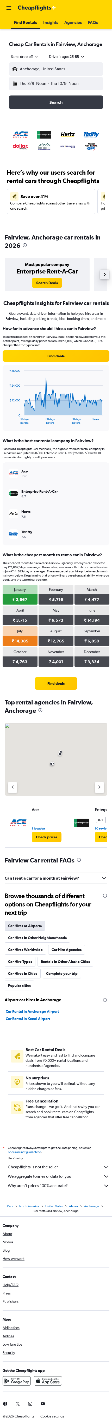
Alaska (73, 1206)
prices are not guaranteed (24, 1152)
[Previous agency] (12, 787)
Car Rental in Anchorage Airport (32, 1011)
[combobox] (25, 56)
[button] (9, 8)
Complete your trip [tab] (62, 973)
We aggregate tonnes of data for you (39, 1176)
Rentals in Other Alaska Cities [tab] (65, 962)
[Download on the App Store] (48, 1381)
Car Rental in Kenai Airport (28, 1019)
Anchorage (91, 1206)
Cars (10, 1206)
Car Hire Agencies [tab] (67, 950)
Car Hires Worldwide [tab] (25, 950)
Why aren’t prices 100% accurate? (38, 1185)
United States (54, 1206)
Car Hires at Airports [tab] (25, 926)
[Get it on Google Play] (17, 1381)
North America (29, 1206)
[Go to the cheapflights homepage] (37, 8)
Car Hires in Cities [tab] (22, 973)
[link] (47, 283)
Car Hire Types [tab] (20, 962)
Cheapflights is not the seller (33, 1166)
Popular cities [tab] (19, 985)
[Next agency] (99, 787)
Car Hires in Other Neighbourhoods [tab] (37, 938)
